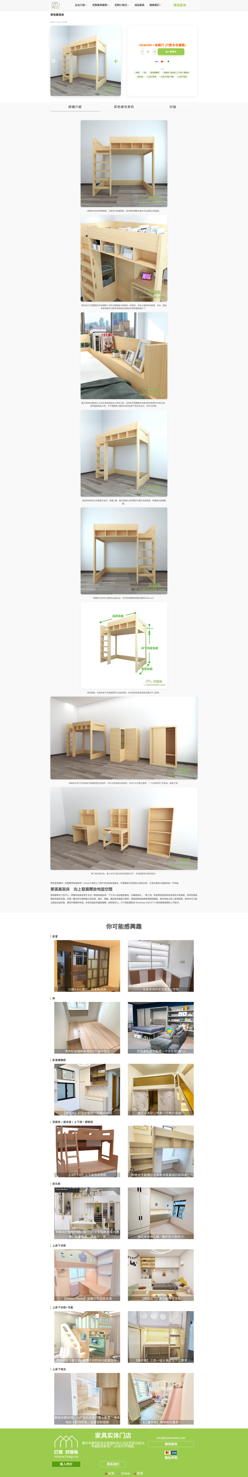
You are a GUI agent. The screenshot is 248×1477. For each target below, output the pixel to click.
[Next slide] (118, 61)
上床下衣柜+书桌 (167, 77)
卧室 (65, 22)
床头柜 (140, 77)
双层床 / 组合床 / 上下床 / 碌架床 (176, 73)
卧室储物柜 (155, 73)
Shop (58, 22)
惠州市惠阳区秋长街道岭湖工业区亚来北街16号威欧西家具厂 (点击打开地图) (113, 1444)
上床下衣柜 (152, 77)
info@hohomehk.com (171, 1438)
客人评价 (66, 1464)
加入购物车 (171, 52)
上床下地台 (183, 77)
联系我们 (113, 1464)
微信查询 (180, 5)
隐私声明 (171, 1457)
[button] (81, 5)
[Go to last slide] (53, 61)
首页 (52, 22)
